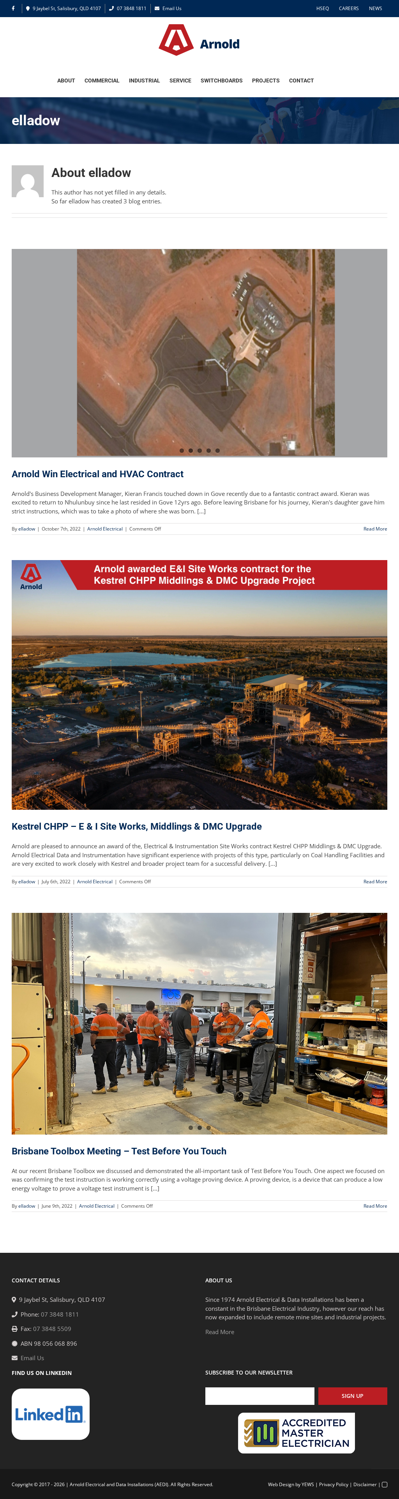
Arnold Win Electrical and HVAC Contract (98, 474)
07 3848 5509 (52, 1329)
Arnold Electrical (105, 528)
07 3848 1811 (132, 8)
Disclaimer (365, 1484)
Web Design (281, 1484)
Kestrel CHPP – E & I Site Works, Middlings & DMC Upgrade (137, 826)
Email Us (172, 8)
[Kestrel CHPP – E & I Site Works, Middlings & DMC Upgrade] (199, 685)
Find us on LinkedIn (42, 1372)
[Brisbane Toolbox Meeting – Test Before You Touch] (199, 1017)
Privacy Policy (333, 1484)
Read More (375, 528)
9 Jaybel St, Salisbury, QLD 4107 (67, 8)
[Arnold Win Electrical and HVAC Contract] (199, 353)
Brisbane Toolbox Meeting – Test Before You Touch (119, 1151)
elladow (26, 528)
